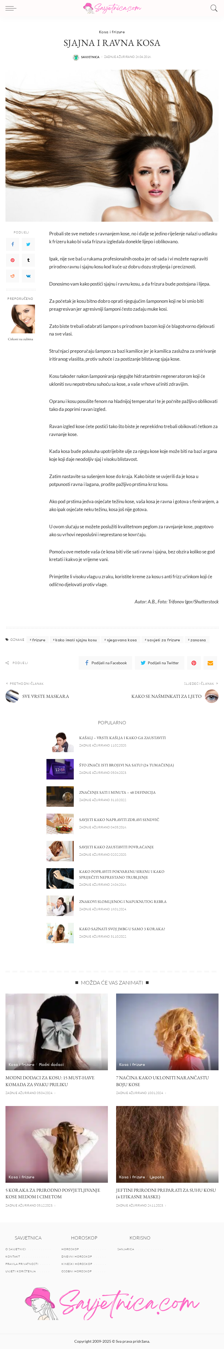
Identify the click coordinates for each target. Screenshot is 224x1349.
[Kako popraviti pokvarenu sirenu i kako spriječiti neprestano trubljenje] (60, 878)
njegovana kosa (122, 640)
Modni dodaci (51, 1064)
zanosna (198, 640)
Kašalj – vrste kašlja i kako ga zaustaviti (122, 737)
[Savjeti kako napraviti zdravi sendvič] (60, 824)
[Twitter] (28, 244)
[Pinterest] (12, 260)
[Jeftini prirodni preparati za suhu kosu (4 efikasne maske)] (167, 1144)
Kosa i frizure (112, 32)
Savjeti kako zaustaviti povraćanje (116, 846)
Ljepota (157, 1177)
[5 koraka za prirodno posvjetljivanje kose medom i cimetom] (56, 1144)
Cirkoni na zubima (20, 339)
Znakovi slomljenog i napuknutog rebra (123, 901)
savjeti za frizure (163, 640)
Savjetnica (90, 56)
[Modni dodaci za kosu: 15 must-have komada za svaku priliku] (56, 1032)
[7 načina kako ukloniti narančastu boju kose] (167, 1032)
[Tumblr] (28, 260)
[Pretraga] (213, 8)
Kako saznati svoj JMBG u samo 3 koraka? (122, 928)
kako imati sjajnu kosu (76, 640)
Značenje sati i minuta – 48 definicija (117, 792)
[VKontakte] (28, 276)
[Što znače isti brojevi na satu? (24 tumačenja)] (60, 769)
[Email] (210, 663)
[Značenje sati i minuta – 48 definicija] (60, 796)
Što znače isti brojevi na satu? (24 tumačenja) (126, 765)
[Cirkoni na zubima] (20, 319)
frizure (38, 640)
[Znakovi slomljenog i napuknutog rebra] (60, 906)
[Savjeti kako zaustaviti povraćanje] (60, 851)
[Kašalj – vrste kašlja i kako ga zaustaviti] (60, 742)
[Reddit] (12, 276)
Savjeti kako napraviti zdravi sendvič (119, 819)
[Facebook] (12, 244)
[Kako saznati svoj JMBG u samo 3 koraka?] (60, 933)
